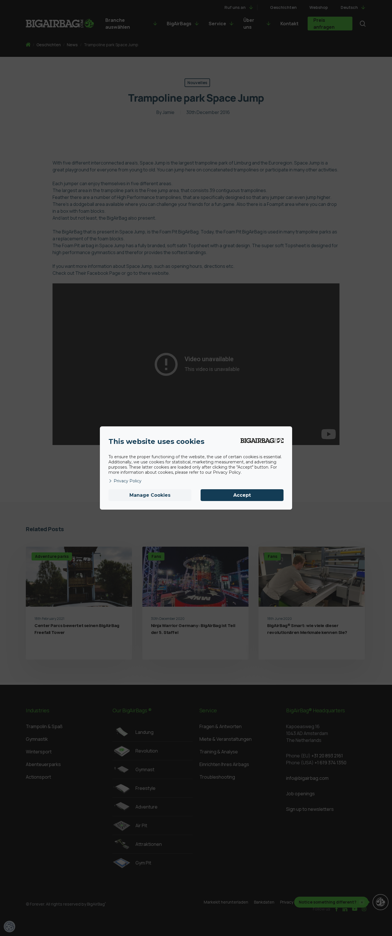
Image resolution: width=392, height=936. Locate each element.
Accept (242, 495)
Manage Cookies (149, 495)
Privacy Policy (127, 481)
